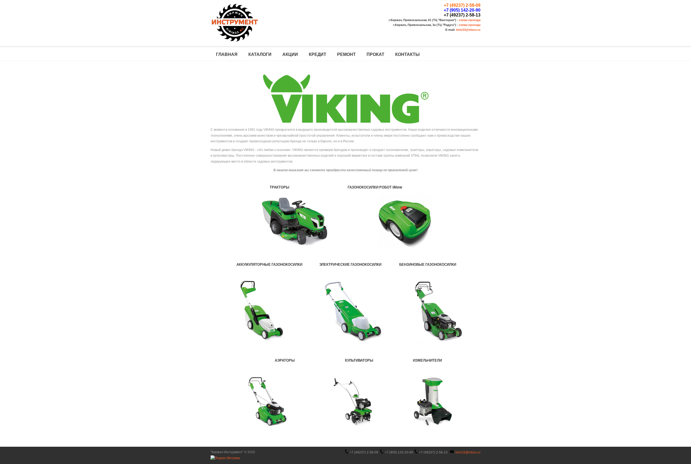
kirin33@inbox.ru (468, 29)
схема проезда (469, 20)
